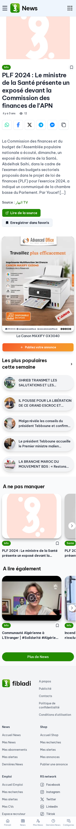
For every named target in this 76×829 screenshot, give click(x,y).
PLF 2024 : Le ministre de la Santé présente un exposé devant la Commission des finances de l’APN (30, 553)
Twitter (51, 799)
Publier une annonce (54, 764)
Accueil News (11, 735)
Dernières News (12, 764)
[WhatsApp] (7, 125)
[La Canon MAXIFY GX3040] (38, 284)
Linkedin (52, 806)
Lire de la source (23, 213)
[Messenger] (52, 125)
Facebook (53, 785)
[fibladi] (6, 683)
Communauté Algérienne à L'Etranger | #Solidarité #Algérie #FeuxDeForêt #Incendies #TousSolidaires (29, 635)
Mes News (9, 742)
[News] (15, 8)
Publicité (45, 689)
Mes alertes (10, 757)
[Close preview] (8, 614)
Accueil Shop (49, 735)
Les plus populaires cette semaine (24, 363)
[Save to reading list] (71, 67)
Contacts (45, 696)
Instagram (53, 792)
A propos (45, 681)
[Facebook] (18, 125)
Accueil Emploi (12, 785)
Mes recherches (50, 742)
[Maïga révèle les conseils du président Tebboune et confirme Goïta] (9, 423)
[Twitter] (29, 125)
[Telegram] (41, 125)
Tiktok (50, 814)
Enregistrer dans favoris (29, 223)
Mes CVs (8, 806)
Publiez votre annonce (40, 347)
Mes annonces (50, 757)
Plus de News (38, 657)
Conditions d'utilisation (55, 715)
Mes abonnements (14, 750)
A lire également (22, 568)
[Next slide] (72, 525)
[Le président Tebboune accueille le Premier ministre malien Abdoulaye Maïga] (9, 443)
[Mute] (55, 614)
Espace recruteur (13, 814)
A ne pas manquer (24, 486)
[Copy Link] (64, 125)
